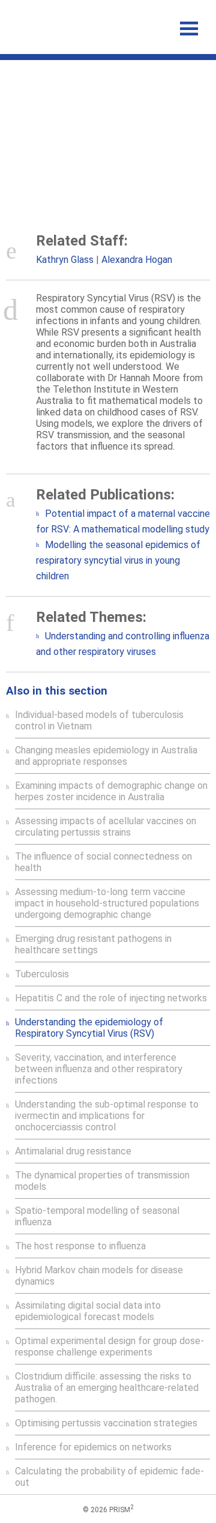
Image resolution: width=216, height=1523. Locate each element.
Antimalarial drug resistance (73, 1151)
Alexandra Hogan (136, 259)
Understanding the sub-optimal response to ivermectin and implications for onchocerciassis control (107, 1116)
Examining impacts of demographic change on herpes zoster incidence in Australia (111, 791)
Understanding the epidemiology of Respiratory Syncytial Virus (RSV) (89, 1027)
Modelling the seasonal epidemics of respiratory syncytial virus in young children (118, 560)
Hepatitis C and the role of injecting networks (111, 998)
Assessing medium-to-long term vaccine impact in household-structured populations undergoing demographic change (107, 903)
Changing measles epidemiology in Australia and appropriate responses (106, 755)
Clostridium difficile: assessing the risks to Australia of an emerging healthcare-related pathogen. (107, 1388)
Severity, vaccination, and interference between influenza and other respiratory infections (98, 1069)
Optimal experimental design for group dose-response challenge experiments (109, 1346)
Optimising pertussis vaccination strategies (106, 1423)
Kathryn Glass (65, 259)
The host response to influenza (80, 1246)
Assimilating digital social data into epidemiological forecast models (88, 1311)
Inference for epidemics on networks (93, 1447)
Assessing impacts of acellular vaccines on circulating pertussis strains (105, 826)
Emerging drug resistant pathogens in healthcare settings (93, 944)
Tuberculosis (42, 974)
